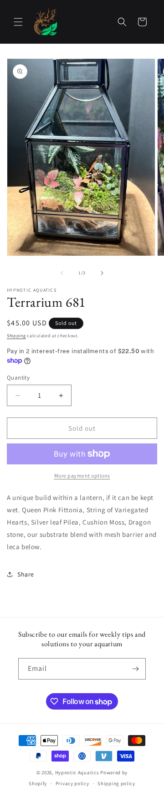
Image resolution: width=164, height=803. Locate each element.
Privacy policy (72, 783)
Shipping (16, 336)
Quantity (18, 377)
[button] (18, 22)
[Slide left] (62, 273)
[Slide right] (102, 273)
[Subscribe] (135, 668)
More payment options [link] (82, 475)
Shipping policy (116, 783)
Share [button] (25, 574)
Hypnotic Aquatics (77, 772)
